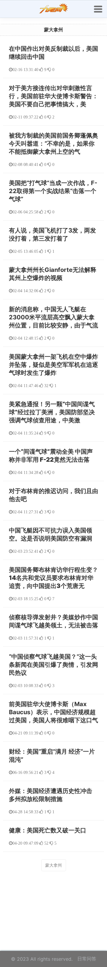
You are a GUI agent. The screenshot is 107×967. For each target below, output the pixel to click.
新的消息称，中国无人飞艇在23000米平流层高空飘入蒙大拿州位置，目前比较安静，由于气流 (53, 317)
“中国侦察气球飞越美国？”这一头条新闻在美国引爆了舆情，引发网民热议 (53, 664)
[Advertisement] (53, 899)
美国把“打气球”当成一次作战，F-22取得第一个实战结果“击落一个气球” (53, 191)
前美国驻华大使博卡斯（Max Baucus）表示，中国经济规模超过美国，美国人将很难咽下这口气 (53, 712)
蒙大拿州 (53, 865)
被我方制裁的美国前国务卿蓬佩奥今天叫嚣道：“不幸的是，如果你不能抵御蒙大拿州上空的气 (53, 143)
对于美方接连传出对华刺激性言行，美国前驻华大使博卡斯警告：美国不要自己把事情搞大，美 (53, 96)
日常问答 (86, 959)
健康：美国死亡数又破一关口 (47, 830)
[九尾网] (53, 9)
